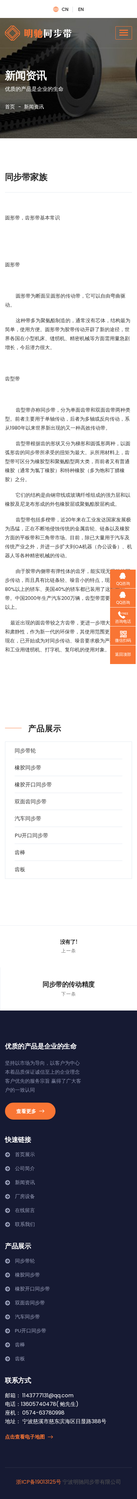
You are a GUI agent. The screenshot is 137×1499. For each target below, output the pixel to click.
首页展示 (25, 1154)
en (81, 9)
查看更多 (27, 1111)
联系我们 (25, 1224)
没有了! (68, 941)
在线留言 (25, 1210)
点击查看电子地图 (25, 1436)
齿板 (20, 869)
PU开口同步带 (31, 835)
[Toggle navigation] (123, 33)
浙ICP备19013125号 (38, 1482)
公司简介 (25, 1168)
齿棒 (20, 852)
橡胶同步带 (28, 767)
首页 (10, 106)
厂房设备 (25, 1196)
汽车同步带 (28, 818)
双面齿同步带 (31, 801)
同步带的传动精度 (69, 983)
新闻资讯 (25, 1182)
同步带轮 (25, 750)
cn (65, 9)
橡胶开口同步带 (33, 784)
